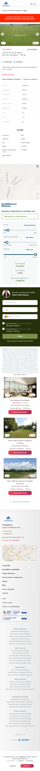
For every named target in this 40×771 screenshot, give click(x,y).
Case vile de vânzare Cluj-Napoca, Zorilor (20, 663)
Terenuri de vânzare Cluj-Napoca (20, 670)
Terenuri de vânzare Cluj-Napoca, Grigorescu (20, 675)
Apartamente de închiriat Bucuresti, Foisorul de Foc (20, 702)
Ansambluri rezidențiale (10, 569)
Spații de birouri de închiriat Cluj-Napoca (20, 714)
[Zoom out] (37, 197)
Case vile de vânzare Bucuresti (20, 653)
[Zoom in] (37, 194)
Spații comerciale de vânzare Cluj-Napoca (20, 682)
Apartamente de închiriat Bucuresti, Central (20, 704)
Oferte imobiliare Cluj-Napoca (11, 79)
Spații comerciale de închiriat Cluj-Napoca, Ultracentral (20, 726)
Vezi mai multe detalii (20, 412)
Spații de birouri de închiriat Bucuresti (20, 716)
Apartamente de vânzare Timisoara (20, 639)
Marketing (30, 761)
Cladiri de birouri (8, 573)
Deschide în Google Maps (10, 540)
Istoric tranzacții (8, 589)
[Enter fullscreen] (37, 166)
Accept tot (27, 766)
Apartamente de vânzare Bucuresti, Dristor (20, 641)
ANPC (4, 599)
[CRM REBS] (23, 740)
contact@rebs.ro (7, 534)
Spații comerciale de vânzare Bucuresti (20, 687)
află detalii (23, 757)
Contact (5, 593)
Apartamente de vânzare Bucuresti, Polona (20, 636)
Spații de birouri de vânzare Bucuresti (20, 684)
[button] (2, 34)
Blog (4, 585)
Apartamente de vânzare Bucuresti (20, 631)
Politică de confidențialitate (11, 606)
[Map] (20, 182)
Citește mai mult (8, 74)
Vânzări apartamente (20, 629)
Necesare (12, 761)
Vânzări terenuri (20, 667)
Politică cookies (7, 602)
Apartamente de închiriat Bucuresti (20, 699)
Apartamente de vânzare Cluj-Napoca (20, 634)
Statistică (21, 761)
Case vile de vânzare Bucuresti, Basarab (20, 660)
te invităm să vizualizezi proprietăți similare (20, 18)
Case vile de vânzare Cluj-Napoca (20, 651)
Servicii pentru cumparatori (12, 577)
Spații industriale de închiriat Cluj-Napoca (20, 723)
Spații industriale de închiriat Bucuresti (20, 721)
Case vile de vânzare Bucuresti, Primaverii (20, 656)
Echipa (4, 581)
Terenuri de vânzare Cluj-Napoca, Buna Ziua (20, 672)
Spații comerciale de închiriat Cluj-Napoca (20, 719)
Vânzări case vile (20, 648)
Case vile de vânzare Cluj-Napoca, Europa (20, 658)
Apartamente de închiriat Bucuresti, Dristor (20, 707)
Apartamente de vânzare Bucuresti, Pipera (20, 644)
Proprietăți (6, 565)
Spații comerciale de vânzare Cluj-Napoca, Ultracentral (20, 689)
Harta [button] (36, 43)
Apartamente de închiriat (20, 697)
